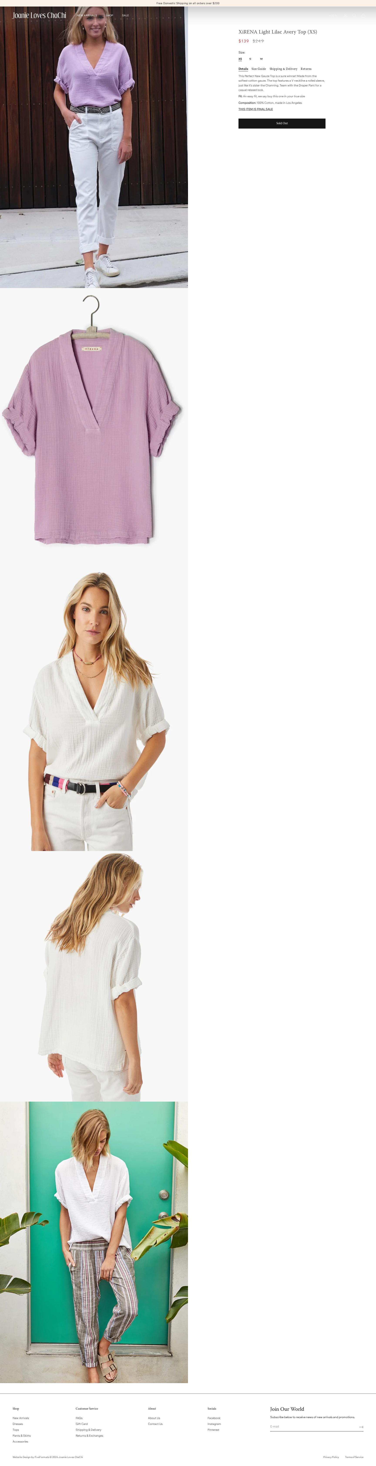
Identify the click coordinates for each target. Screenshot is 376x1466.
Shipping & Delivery (88, 1429)
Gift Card (82, 1424)
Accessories (20, 1441)
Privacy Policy (331, 1457)
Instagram (214, 1424)
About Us (154, 1418)
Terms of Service (354, 1457)
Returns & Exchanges (89, 1435)
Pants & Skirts (22, 1435)
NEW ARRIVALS (87, 15)
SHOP (109, 15)
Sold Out (282, 123)
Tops (16, 1429)
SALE (125, 15)
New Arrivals (21, 1418)
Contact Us (155, 1424)
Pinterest (213, 1429)
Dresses (18, 1424)
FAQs (79, 1418)
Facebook (214, 1418)
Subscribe (359, 1427)
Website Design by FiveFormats (31, 1457)
